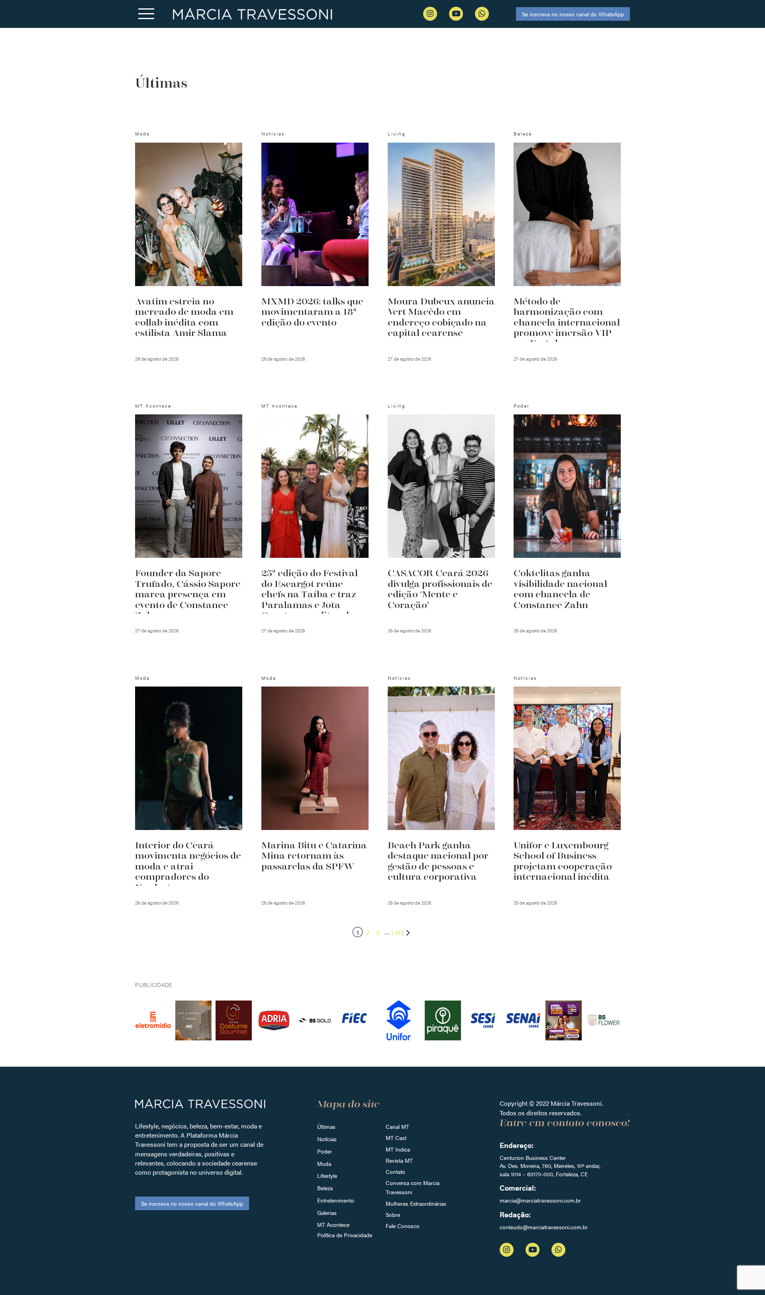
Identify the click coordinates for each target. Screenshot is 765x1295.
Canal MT (397, 1126)
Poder (324, 1151)
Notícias (327, 1139)
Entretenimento (335, 1200)
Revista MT (399, 1160)
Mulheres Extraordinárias (416, 1203)
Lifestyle (327, 1175)
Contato (395, 1171)
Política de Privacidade (344, 1235)
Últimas (326, 1126)
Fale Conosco (403, 1226)
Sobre (393, 1214)
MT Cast (396, 1138)
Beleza (325, 1188)
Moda (324, 1163)
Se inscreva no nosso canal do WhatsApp (573, 14)
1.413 (397, 932)
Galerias (327, 1213)
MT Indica (398, 1149)
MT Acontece (333, 1224)
